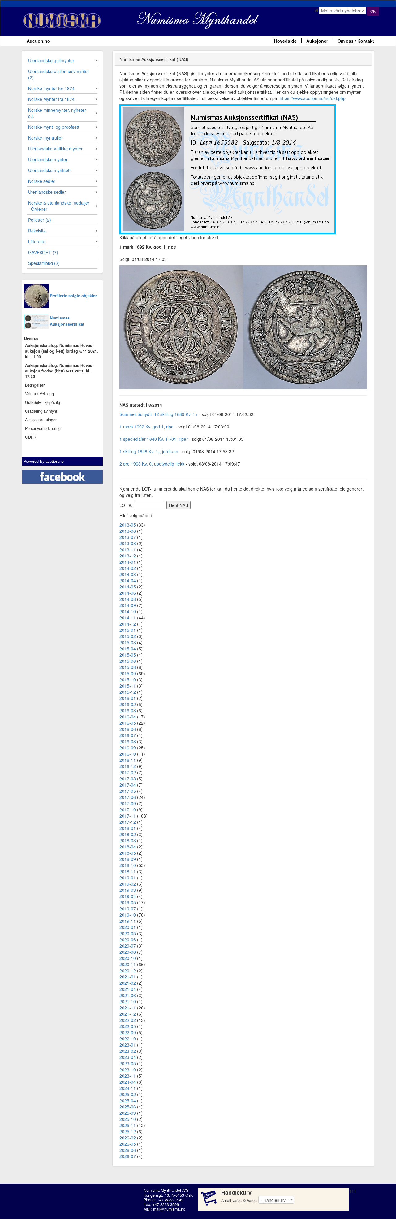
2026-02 (127, 1137)
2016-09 (127, 747)
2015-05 (127, 655)
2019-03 (127, 890)
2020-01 (127, 927)
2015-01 (127, 630)
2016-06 (127, 729)
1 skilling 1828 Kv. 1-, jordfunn (148, 451)
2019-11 (127, 921)
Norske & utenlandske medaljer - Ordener (58, 206)
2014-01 (127, 562)
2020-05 (127, 933)
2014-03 (127, 574)
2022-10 (127, 1038)
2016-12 (127, 766)
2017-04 (127, 785)
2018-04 (127, 847)
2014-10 (127, 611)
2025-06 (127, 1107)
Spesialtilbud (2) (44, 263)
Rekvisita (37, 231)
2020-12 (127, 970)
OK (373, 11)
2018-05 (127, 853)
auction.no (54, 461)
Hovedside (285, 40)
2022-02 (127, 1020)
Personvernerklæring (43, 428)
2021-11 (127, 1007)
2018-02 (127, 834)
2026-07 (127, 1156)
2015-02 (127, 636)
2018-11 (127, 871)
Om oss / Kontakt (356, 40)
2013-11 (127, 549)
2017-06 (127, 797)
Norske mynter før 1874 (51, 88)
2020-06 (127, 939)
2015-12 (127, 692)
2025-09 (127, 1113)
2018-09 (127, 859)
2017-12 (127, 822)
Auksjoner (317, 40)
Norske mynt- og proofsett (53, 127)
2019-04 (127, 896)
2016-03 (127, 710)
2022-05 (127, 1026)
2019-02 (127, 884)
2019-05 (127, 902)
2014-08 (127, 599)
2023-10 (127, 1069)
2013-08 (127, 543)
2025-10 (127, 1119)
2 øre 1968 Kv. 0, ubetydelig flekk (151, 464)
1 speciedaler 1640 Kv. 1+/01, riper (153, 439)
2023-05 (127, 1063)
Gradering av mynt (41, 411)
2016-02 (127, 704)
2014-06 (127, 593)
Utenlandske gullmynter (51, 60)
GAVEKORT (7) (43, 252)
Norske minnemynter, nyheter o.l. (57, 113)
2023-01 (127, 1045)
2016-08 (127, 741)
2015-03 (127, 642)
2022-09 (127, 1032)
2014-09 (127, 605)
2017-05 (127, 791)
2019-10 (127, 915)
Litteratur (37, 241)
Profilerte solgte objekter (73, 295)
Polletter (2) (39, 220)
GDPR (30, 437)
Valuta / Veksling (39, 394)
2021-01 (127, 977)
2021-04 (127, 989)
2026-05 (127, 1144)
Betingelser (35, 385)
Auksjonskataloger (41, 420)
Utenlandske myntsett (49, 170)
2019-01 (127, 877)
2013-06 (127, 531)
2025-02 (127, 1094)
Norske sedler (41, 181)
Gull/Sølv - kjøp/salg (42, 402)
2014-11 (127, 617)
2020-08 (127, 952)
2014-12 (127, 624)
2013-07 (127, 537)
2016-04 (127, 717)
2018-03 (127, 840)
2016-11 (127, 760)
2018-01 (127, 828)
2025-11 (127, 1125)
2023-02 (127, 1051)
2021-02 (127, 983)
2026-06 (127, 1150)
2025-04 (127, 1100)
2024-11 (127, 1088)
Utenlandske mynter (47, 159)
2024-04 (127, 1082)
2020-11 (127, 964)
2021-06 (127, 995)
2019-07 (127, 908)
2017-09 (127, 803)
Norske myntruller (45, 138)
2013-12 (127, 556)
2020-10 (127, 958)
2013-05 (127, 525)
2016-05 (127, 723)
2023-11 (127, 1076)
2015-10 (127, 679)
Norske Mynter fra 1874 (51, 99)
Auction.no (38, 40)
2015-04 (127, 648)
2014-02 (127, 568)
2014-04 (127, 580)
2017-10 (127, 809)
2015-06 (127, 661)
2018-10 (127, 865)
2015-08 (127, 667)
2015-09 (127, 673)
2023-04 (127, 1057)
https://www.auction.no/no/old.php (313, 98)
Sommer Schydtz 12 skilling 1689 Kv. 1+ (158, 414)
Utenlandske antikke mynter (55, 148)
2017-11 (127, 816)
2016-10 (127, 754)
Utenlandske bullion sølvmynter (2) (58, 74)
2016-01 (127, 698)
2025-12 (127, 1131)
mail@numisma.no (169, 1209)
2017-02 (127, 772)
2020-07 (127, 946)
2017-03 (127, 778)
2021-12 (127, 1014)
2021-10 (127, 1001)
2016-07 (127, 735)
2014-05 (127, 586)
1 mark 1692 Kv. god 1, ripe (146, 426)
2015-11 (127, 686)
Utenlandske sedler (47, 192)
